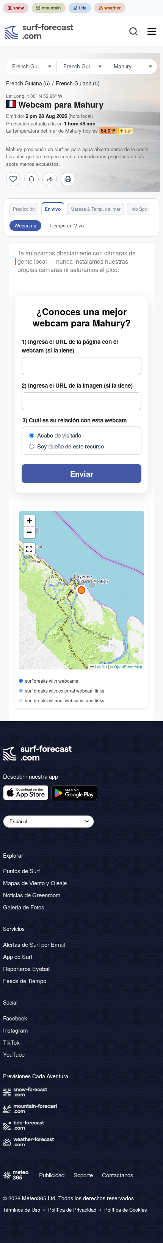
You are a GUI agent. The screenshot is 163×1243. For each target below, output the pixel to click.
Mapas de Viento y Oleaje (35, 883)
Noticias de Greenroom (32, 895)
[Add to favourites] (13, 179)
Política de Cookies (125, 1209)
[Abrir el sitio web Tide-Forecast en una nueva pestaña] (80, 8)
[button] (76, 577)
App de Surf (17, 956)
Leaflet (100, 666)
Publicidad (51, 1175)
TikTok (11, 1042)
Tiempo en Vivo (66, 225)
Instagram (15, 1030)
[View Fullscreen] (29, 549)
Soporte (83, 1175)
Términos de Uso (21, 1209)
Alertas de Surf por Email (34, 944)
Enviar (81, 473)
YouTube (14, 1054)
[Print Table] (68, 179)
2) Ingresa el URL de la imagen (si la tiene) (77, 385)
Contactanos (117, 1175)
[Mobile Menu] (151, 31)
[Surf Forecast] (39, 31)
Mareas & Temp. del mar (96, 209)
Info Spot (139, 209)
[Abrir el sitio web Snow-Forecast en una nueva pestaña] (15, 8)
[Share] (49, 179)
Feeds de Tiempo (24, 981)
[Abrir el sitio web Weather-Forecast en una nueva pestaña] (109, 8)
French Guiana (28, 83)
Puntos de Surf (21, 871)
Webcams (25, 225)
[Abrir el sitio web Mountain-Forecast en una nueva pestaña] (48, 8)
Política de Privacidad (72, 1209)
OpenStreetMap (128, 666)
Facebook (15, 1018)
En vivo (53, 209)
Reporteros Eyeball (26, 968)
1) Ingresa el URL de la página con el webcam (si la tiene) (70, 345)
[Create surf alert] (31, 179)
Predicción (24, 209)
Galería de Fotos (23, 907)
